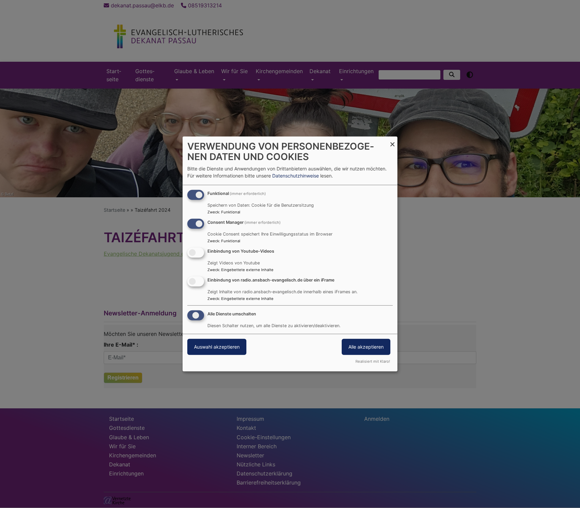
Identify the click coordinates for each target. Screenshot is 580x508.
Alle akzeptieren (366, 346)
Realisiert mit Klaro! (372, 361)
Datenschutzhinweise (295, 176)
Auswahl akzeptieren (217, 346)
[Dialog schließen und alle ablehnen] (392, 141)
